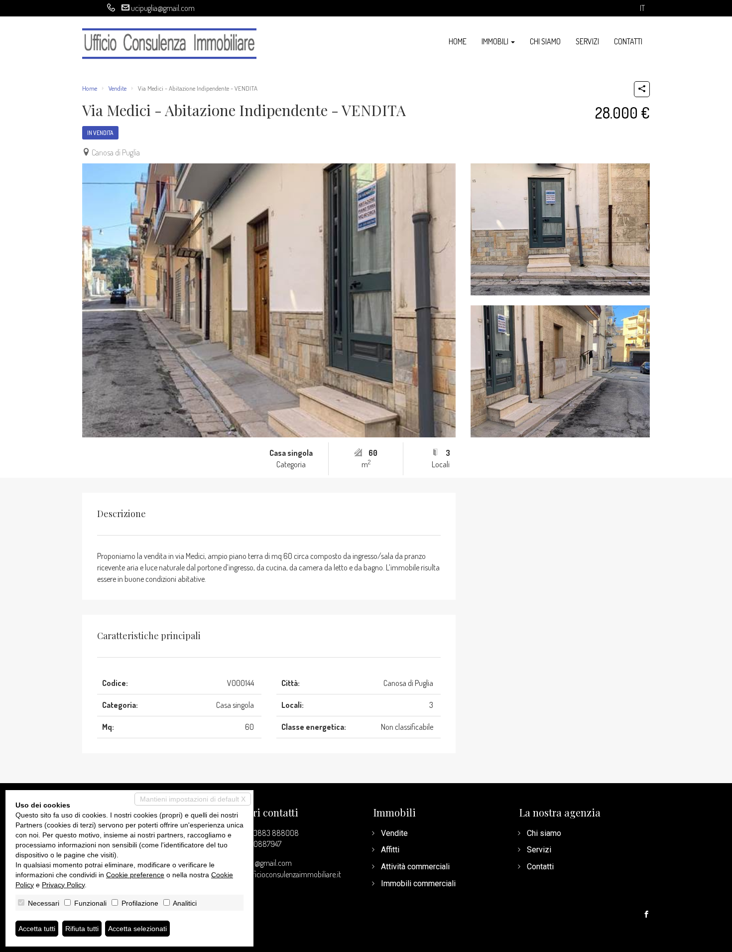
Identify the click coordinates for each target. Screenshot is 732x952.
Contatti (628, 41)
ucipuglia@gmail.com (163, 8)
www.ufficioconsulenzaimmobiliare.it (284, 874)
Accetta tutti (36, 929)
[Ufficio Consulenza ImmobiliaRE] (169, 42)
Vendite (117, 88)
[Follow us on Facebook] (646, 915)
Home (458, 41)
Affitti (390, 849)
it (642, 8)
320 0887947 (260, 844)
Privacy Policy (63, 885)
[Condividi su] (642, 89)
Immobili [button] (496, 41)
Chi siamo (545, 41)
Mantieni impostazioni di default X (192, 799)
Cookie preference (135, 875)
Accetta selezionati (137, 929)
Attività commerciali (415, 866)
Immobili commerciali (418, 883)
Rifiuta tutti (82, 929)
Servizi (587, 41)
